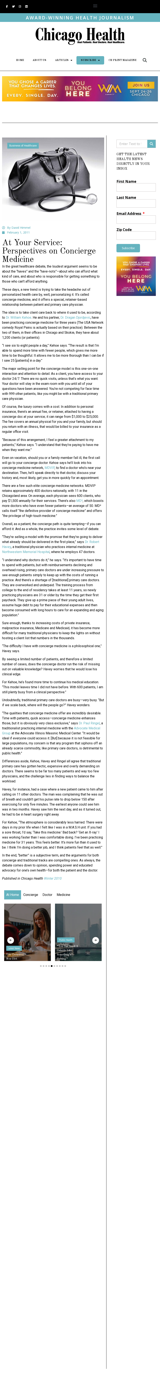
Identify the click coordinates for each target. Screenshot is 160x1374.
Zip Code (124, 229)
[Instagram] (19, 6)
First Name (126, 181)
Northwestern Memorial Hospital (26, 552)
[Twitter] (13, 6)
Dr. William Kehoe (18, 318)
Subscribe (88, 60)
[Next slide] (95, 940)
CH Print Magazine (122, 60)
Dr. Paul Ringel (89, 723)
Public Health (65, 939)
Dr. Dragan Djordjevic (75, 318)
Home (20, 60)
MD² (79, 501)
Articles (62, 60)
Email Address (129, 213)
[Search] (151, 144)
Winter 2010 (53, 878)
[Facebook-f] (7, 6)
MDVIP (50, 468)
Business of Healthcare (23, 145)
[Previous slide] (10, 940)
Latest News (14, 948)
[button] (95, 5)
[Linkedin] (26, 6)
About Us (39, 60)
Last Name (126, 197)
